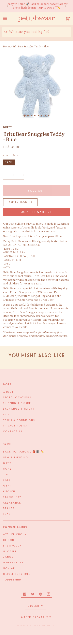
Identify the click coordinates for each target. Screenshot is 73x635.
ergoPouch (12, 546)
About (8, 392)
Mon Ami (9, 568)
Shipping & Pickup (17, 403)
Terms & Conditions (19, 420)
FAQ (6, 414)
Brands (9, 508)
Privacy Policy (15, 426)
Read (7, 514)
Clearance (12, 503)
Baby (7, 480)
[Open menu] (9, 18)
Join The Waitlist (36, 212)
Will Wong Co (45, 625)
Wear (7, 486)
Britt (7, 127)
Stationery (12, 497)
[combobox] (40, 32)
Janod (8, 557)
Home (6, 46)
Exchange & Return (19, 409)
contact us (60, 336)
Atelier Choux (15, 534)
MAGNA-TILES (13, 563)
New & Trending (15, 457)
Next (64, 6)
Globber (10, 551)
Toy (6, 474)
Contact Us (12, 431)
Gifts (7, 463)
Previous (9, 6)
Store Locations (17, 397)
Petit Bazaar (34, 617)
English (34, 606)
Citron (8, 540)
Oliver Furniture (17, 574)
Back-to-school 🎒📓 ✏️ (23, 452)
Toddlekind (12, 580)
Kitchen (9, 491)
